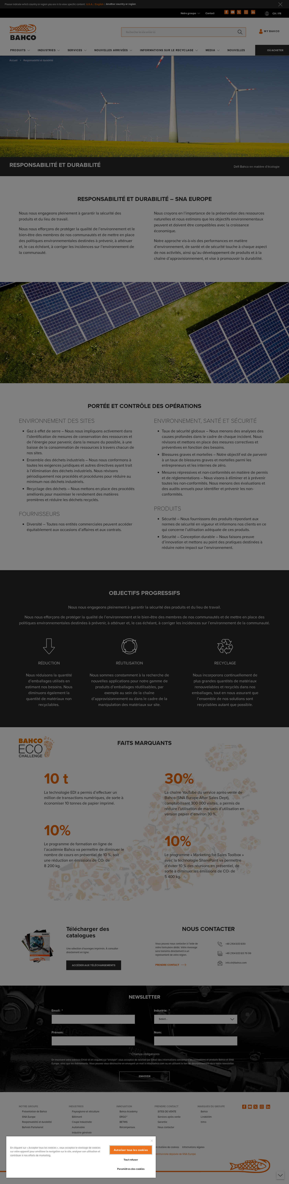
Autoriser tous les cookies (131, 1150)
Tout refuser (131, 1160)
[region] (81, 1157)
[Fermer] (152, 1141)
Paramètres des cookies (131, 1169)
